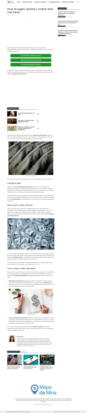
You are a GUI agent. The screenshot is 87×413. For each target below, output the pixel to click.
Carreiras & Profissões (68, 2)
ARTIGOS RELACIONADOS (13, 351)
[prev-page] (8, 373)
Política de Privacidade (64, 411)
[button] (78, 2)
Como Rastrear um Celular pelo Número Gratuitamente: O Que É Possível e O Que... (68, 22)
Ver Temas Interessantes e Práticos (30, 64)
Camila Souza (20, 336)
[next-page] (10, 373)
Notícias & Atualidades (40, 2)
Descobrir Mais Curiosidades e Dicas (31, 55)
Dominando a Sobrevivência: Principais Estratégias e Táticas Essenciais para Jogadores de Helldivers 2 (68, 32)
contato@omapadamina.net (45, 404)
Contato (78, 411)
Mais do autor (24, 351)
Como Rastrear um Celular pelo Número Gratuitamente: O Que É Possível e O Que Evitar (29, 367)
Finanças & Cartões (27, 2)
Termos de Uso (73, 411)
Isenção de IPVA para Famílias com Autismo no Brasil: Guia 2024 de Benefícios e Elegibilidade (14, 367)
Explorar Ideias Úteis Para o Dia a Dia (31, 60)
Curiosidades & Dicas (54, 2)
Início (18, 2)
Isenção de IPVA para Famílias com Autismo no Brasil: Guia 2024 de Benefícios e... (67, 13)
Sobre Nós (57, 411)
